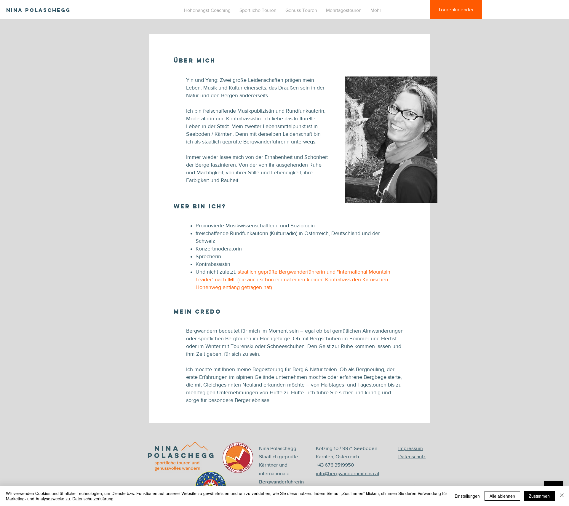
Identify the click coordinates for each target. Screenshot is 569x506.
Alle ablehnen (502, 496)
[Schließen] (561, 496)
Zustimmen (539, 496)
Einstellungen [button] (467, 496)
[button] (258, 10)
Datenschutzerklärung (93, 499)
